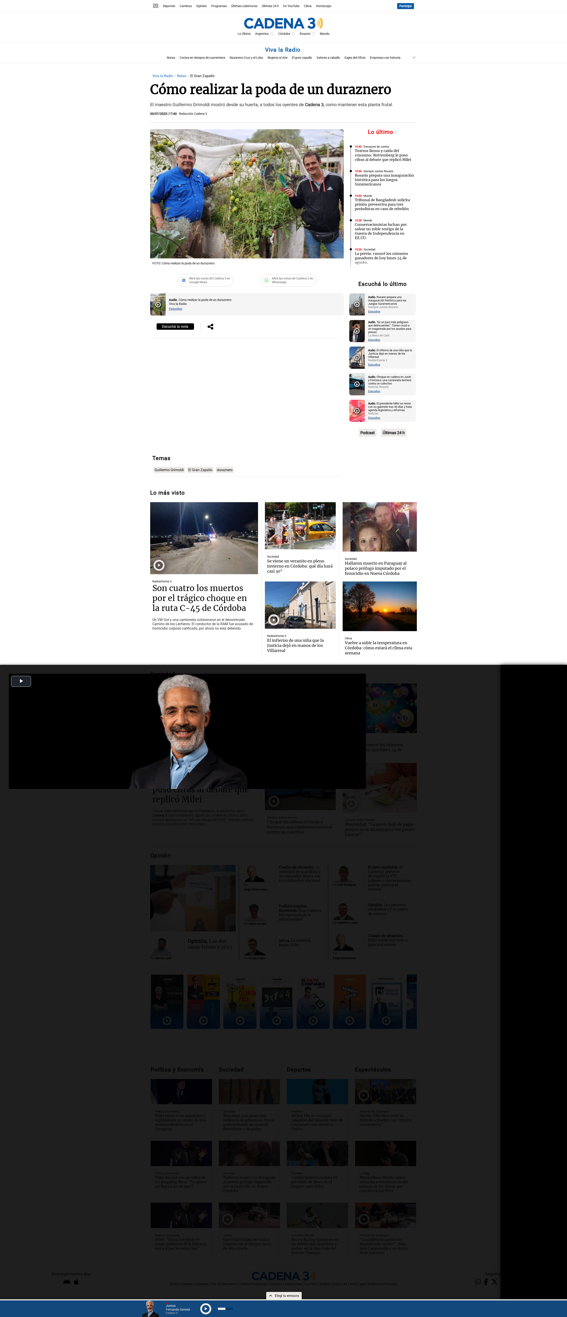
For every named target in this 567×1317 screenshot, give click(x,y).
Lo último (381, 132)
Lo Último (244, 34)
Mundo (325, 34)
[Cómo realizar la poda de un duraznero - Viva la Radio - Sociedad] (158, 304)
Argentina (262, 34)
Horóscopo (323, 6)
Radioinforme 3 (161, 581)
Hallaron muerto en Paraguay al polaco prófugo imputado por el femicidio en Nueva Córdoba (376, 568)
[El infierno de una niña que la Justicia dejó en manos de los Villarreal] (300, 605)
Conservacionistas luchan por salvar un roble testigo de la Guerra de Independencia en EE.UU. (381, 231)
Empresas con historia (385, 58)
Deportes (169, 6)
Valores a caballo (328, 58)
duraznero (225, 470)
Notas (171, 58)
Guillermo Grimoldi (169, 470)
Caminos (186, 6)
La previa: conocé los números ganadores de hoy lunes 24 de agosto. (381, 258)
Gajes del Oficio (354, 58)
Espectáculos (372, 274)
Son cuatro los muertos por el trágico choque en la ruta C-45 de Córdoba (199, 598)
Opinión (201, 6)
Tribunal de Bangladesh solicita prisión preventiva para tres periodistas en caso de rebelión (382, 204)
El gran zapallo (302, 58)
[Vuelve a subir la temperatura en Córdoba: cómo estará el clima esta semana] (380, 606)
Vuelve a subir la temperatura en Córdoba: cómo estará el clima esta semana (378, 648)
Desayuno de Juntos (376, 146)
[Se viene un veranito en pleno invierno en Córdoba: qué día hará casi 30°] (300, 525)
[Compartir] (210, 327)
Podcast (367, 432)
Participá (405, 6)
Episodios (175, 309)
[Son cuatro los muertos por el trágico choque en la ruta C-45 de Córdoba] (204, 538)
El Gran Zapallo (200, 470)
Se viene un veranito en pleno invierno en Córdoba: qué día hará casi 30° (300, 566)
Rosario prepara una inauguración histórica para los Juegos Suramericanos (384, 179)
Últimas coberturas (244, 6)
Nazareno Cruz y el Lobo (246, 58)
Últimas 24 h (270, 6)
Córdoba (284, 34)
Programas (219, 6)
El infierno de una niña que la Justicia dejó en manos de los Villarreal (295, 645)
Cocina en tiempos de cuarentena (202, 58)
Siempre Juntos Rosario (378, 171)
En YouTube (291, 6)
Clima (308, 6)
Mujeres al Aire (277, 58)
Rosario (305, 34)
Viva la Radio (283, 50)
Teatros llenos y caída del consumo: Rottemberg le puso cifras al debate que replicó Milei (383, 155)
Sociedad (369, 249)
